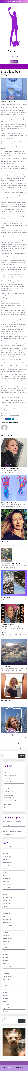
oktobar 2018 (6, 935)
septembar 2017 (7, 976)
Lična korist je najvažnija (8, 624)
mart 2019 (5, 929)
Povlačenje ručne (6, 666)
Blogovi (6, 770)
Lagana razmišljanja (10, 775)
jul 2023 (5, 850)
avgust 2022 (6, 866)
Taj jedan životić (8, 791)
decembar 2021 (7, 881)
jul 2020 (5, 907)
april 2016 (5, 1011)
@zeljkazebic (14, 61)
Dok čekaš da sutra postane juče (10, 734)
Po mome (6, 788)
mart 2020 (5, 910)
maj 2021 (5, 894)
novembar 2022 (7, 856)
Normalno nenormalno (10, 785)
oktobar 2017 (6, 973)
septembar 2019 (7, 926)
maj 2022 (5, 875)
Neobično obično (8, 782)
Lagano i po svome (14, 51)
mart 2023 (5, 853)
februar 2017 (6, 998)
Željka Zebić (13, 101)
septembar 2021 (7, 891)
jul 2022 (5, 869)
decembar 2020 (7, 897)
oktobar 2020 (6, 900)
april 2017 (5, 992)
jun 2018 (5, 948)
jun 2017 (5, 986)
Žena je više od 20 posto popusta (10, 563)
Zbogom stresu (8, 795)
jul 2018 (5, 945)
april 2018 (5, 954)
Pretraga (5, 753)
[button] (2, 66)
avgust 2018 (6, 941)
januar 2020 (6, 916)
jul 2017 (4, 982)
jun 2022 (5, 872)
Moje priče (7, 778)
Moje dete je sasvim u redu (8, 502)
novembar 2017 (7, 970)
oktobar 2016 (6, 1005)
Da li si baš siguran (6, 700)
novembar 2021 (7, 885)
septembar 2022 (7, 862)
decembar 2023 (7, 847)
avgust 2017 (6, 979)
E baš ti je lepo (5, 541)
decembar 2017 (7, 967)
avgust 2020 (6, 903)
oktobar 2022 (6, 859)
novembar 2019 (7, 922)
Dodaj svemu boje (13, 422)
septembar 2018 (7, 938)
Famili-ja (6, 772)
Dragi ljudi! (4, 632)
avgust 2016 (6, 1008)
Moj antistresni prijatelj (10, 801)
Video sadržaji (8, 804)
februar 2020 (6, 913)
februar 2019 (6, 932)
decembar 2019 (7, 919)
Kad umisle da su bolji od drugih (10, 468)
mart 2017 (5, 995)
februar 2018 (6, 960)
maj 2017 (5, 989)
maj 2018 (5, 951)
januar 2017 (6, 1001)
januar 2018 (6, 963)
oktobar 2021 (6, 888)
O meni (6, 808)
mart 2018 (5, 957)
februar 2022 (6, 878)
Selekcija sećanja (6, 597)
